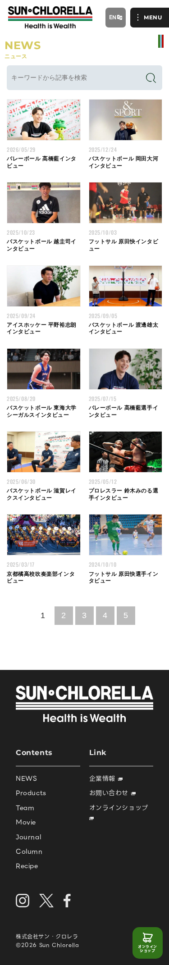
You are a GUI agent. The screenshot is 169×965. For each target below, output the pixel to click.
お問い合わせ (110, 793)
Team (25, 808)
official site (161, 41)
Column (29, 851)
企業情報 (103, 778)
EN (113, 17)
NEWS (26, 778)
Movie (26, 822)
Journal (28, 837)
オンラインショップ (147, 949)
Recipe (27, 866)
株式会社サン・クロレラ (47, 936)
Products (31, 793)
